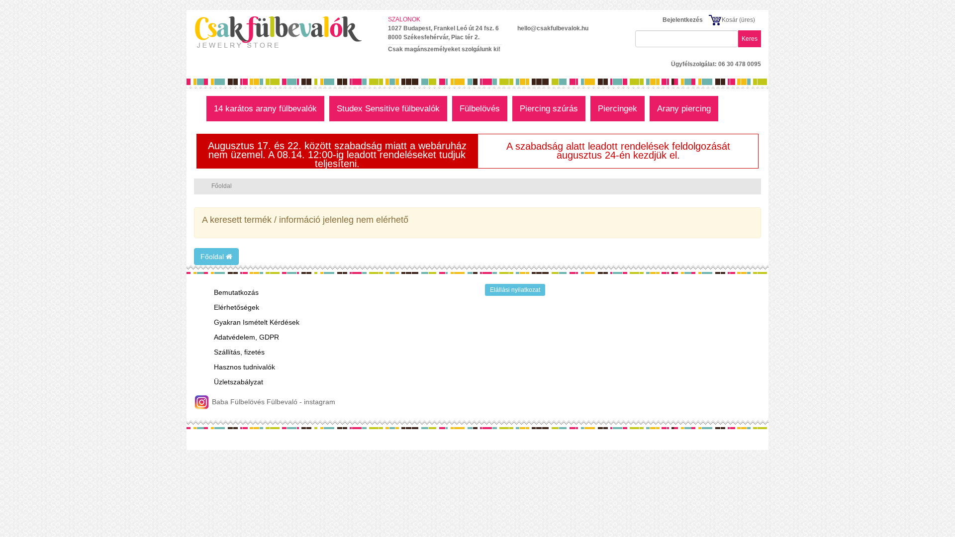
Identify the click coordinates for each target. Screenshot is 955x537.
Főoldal (213, 257)
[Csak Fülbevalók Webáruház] (283, 32)
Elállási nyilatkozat (515, 289)
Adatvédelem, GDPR (246, 337)
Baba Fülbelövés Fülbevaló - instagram (272, 402)
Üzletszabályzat (238, 382)
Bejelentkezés (683, 19)
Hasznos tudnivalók (244, 367)
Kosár (730, 19)
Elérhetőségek (236, 307)
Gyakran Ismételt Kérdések (256, 322)
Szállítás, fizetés (239, 352)
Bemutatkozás (236, 292)
